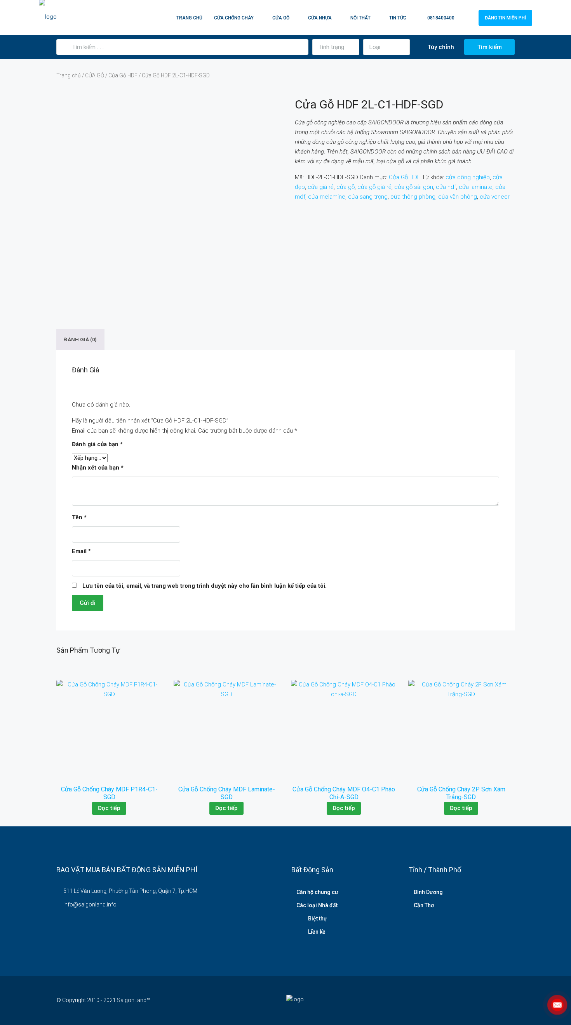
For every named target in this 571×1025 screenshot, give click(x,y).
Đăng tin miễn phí (505, 18)
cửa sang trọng (368, 196)
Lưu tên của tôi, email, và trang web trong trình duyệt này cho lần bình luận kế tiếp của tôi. (204, 585)
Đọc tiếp (109, 808)
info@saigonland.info (90, 904)
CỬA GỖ (280, 18)
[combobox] (335, 47)
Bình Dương (428, 892)
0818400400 (440, 18)
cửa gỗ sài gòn (413, 186)
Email (81, 551)
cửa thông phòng (412, 196)
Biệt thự (317, 918)
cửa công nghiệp (468, 177)
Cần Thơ (424, 905)
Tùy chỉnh (440, 47)
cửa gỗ (345, 186)
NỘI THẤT (360, 18)
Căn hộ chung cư (317, 892)
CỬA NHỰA (320, 18)
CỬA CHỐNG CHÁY (234, 18)
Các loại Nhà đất (317, 905)
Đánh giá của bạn (97, 444)
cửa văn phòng (457, 196)
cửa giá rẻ (321, 186)
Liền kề (317, 932)
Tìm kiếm (489, 47)
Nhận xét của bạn (98, 467)
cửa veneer (495, 196)
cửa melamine (326, 196)
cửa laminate (476, 186)
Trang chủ (189, 18)
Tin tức (397, 18)
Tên (79, 517)
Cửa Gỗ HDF (123, 75)
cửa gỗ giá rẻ (374, 186)
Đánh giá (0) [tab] (80, 339)
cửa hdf (446, 186)
